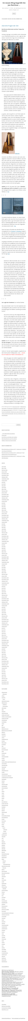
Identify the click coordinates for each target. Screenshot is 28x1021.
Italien (3, 796)
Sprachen (5, 833)
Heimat (4, 861)
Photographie (5, 890)
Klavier (3, 810)
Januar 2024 (4, 492)
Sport (4, 699)
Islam (3, 793)
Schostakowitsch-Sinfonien (8, 913)
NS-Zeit (3, 874)
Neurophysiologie (5, 873)
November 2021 (5, 537)
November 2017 (5, 621)
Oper (3, 878)
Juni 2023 (4, 504)
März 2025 (4, 468)
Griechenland (5, 774)
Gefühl (3, 760)
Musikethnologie (5, 854)
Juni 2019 (4, 588)
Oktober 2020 (5, 560)
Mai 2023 (4, 506)
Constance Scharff (17, 974)
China (3, 737)
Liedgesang (4, 834)
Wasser (3, 956)
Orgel (3, 881)
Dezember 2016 (5, 640)
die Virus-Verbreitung (18, 413)
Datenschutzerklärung (6, 1018)
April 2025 (4, 466)
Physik (3, 892)
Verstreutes (5, 706)
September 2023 (5, 499)
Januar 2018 (4, 617)
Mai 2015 (4, 673)
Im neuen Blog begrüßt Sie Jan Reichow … (14, 4)
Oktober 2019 (5, 581)
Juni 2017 (4, 630)
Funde (3, 758)
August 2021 (4, 543)
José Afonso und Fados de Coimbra (9, 437)
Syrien (3, 932)
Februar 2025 (4, 470)
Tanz (3, 933)
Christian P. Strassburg (16, 231)
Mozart (3, 852)
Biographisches (6, 864)
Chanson (4, 735)
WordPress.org (5, 1009)
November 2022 (5, 517)
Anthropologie (5, 713)
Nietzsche (13, 984)
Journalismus (4, 801)
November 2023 (5, 496)
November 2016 (5, 642)
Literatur (5, 829)
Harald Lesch (21, 978)
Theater (3, 937)
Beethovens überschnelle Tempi (18, 412)
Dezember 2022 (5, 515)
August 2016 (4, 647)
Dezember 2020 (5, 557)
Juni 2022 (4, 525)
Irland (3, 791)
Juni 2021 (4, 546)
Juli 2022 (3, 524)
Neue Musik (4, 871)
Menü (14, 13)
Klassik (3, 808)
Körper (3, 822)
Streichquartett (5, 925)
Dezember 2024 (5, 473)
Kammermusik (5, 805)
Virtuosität (4, 951)
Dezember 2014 (5, 682)
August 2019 (4, 584)
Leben (4, 862)
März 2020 (4, 572)
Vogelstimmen (5, 953)
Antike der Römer (5, 715)
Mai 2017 (4, 631)
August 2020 (4, 564)
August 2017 (4, 626)
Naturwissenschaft (7, 410)
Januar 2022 (4, 534)
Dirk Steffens (14, 975)
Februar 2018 (4, 616)
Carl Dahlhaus (19, 973)
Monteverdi (18, 983)
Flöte (3, 751)
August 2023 (4, 501)
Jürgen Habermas (5, 983)
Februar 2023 (4, 511)
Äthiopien (5, 694)
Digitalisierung (5, 739)
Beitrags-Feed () (6, 1006)
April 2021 (4, 550)
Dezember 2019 (5, 577)
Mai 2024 (4, 485)
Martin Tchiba (13, 983)
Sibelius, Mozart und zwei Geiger (9, 440)
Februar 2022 (4, 532)
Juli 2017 (3, 628)
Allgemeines (23, 406)
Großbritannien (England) (7, 777)
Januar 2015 (4, 680)
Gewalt (3, 768)
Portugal (3, 897)
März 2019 (4, 593)
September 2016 (5, 645)
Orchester (4, 880)
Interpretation (5, 788)
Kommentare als (6, 1008)
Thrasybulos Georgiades (7, 994)
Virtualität (4, 949)
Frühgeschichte (5, 756)
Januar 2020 (4, 576)
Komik (3, 819)
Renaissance (4, 906)
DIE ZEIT (8, 975)
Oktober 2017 (5, 623)
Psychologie (4, 900)
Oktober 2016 (5, 643)
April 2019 (4, 591)
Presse (3, 899)
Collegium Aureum (7, 974)
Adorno (4, 970)
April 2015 (4, 675)
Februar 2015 (4, 678)
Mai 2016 (4, 652)
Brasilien (4, 734)
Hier (15, 226)
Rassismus (13, 986)
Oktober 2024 (5, 477)
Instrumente (4, 786)
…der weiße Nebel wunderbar (8, 433)
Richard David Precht (12, 990)
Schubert (15, 992)
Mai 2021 (4, 548)
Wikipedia (17, 153)
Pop (2, 895)
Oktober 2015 (5, 664)
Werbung (4, 958)
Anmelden (4, 1004)
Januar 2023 (4, 513)
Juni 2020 (4, 567)
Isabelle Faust (5, 980)
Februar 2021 (4, 553)
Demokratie (4, 975)
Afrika (3, 696)
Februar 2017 (4, 636)
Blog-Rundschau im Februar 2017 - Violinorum (11, 449)
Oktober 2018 (5, 602)
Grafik (3, 772)
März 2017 (4, 635)
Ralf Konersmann (5, 986)
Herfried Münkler (6, 979)
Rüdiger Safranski (7, 992)
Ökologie (4, 876)
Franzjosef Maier (16, 977)
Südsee (3, 930)
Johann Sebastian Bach (9, 982)
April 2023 (4, 508)
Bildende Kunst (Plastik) (7, 730)
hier (8, 191)
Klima (3, 814)
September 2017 (5, 624)
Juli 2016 (3, 649)
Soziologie (4, 916)
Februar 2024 (4, 491)
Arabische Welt (5, 718)
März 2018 (4, 614)
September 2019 (5, 583)
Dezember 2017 (5, 619)
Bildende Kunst (5, 729)
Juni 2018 (4, 609)
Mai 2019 (4, 590)
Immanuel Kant (18, 979)
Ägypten (3, 697)
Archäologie (4, 720)
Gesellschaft (10, 408)
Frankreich (4, 753)
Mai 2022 (4, 527)
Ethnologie (4, 742)
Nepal (3, 869)
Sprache (3, 921)
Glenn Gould (22, 977)
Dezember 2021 (5, 536)
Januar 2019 (4, 597)
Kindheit (3, 807)
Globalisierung (16, 408)
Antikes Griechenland (6, 716)
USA (3, 946)
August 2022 (4, 522)
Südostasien (4, 928)
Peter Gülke (4, 985)
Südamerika (4, 927)
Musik (4, 831)
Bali (2, 725)
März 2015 (4, 676)
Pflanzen (4, 885)
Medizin (21, 408)
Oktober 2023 (5, 498)
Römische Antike (5, 909)
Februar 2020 (4, 574)
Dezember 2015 (5, 661)
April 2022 (4, 529)
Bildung (3, 732)
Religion (3, 904)
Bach (7, 970)
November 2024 (5, 475)
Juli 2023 (3, 503)
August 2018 (4, 605)
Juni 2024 (4, 484)
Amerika (3, 711)
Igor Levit (12, 979)
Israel (3, 795)
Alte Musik (4, 708)
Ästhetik (4, 888)
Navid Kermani (6, 984)
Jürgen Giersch (5, 803)
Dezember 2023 (5, 494)
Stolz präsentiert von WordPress (18, 1018)
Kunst (4, 828)
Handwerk (4, 779)
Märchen (4, 843)
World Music (4, 961)
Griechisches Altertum (6, 775)
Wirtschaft (4, 960)
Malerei (3, 841)
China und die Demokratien (8, 413)
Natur (3, 859)
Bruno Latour (19, 971)
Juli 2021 (3, 544)
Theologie (4, 939)
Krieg (3, 824)
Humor (3, 781)
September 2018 (5, 603)
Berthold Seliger (8, 971)
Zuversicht (4, 435)
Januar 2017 (4, 638)
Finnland (3, 748)
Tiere (3, 940)
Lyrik (3, 840)
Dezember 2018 (5, 598)
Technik (3, 935)
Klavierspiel (4, 812)
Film (2, 746)
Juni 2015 (4, 671)
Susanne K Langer (8, 993)
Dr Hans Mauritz (21, 975)
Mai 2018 (4, 610)
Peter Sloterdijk (11, 985)
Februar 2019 (4, 595)
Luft (2, 838)
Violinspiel (15, 994)
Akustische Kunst (5, 701)
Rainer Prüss (18, 985)
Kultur (3, 826)
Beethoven (11, 970)
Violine (3, 947)
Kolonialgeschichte (6, 815)
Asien (3, 723)
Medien (3, 845)
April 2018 (4, 612)
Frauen (3, 755)
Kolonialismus (5, 817)
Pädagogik (4, 883)
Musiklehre (4, 855)
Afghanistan (4, 692)
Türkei (3, 942)
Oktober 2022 (5, 518)
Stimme (3, 923)
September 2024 (5, 478)
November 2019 (5, 579)
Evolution (4, 744)
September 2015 (5, 666)
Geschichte (4, 408)
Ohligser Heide (20, 984)
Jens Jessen (10, 980)
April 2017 (4, 633)
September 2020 (5, 562)
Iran (2, 789)
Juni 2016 (4, 650)
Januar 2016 (4, 659)
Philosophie (4, 887)
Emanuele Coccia (7, 977)
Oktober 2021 (5, 539)
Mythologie (4, 857)
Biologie (4, 867)
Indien (3, 782)
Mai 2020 (4, 569)
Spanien (3, 918)
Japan (3, 798)
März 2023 (4, 510)
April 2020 (4, 570)
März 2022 (4, 531)
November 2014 (5, 683)
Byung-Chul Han (8, 973)
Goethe (4, 978)
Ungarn (3, 944)
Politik (3, 894)
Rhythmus (4, 907)
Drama (3, 741)
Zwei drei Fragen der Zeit (10, 26)
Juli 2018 (3, 607)
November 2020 (5, 558)
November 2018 (5, 600)
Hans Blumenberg (12, 978)
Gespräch (4, 767)
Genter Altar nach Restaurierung (9, 762)
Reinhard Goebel (10, 988)
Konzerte (4, 821)
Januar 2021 (4, 555)
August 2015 (4, 668)
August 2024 (4, 480)
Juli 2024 (3, 482)
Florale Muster (5, 749)
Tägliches (5, 704)
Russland (4, 911)
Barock (3, 727)
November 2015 (5, 663)
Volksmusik (4, 954)
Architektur (4, 722)
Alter (3, 709)
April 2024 (4, 487)
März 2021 (4, 551)
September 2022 (5, 520)
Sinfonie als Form (5, 914)
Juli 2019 (3, 586)
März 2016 (4, 656)
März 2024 (4, 489)
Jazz (3, 800)
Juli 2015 (3, 669)
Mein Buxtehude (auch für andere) (9, 438)
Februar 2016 (4, 657)
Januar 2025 (4, 471)
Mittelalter (4, 850)
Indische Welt (5, 784)
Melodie (3, 848)
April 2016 (4, 654)
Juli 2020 (3, 565)
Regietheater (4, 902)
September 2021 (5, 541)
